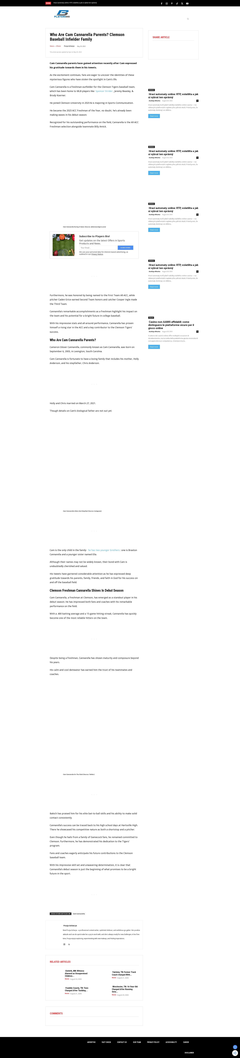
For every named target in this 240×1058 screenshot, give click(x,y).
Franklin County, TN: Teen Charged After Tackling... (76, 989)
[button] (188, 18)
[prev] (124, 3)
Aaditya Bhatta (154, 101)
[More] (191, 47)
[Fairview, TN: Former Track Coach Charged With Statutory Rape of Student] (103, 975)
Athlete (151, 90)
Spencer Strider (104, 91)
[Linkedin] (184, 47)
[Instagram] (166, 3)
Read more (154, 116)
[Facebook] (161, 3)
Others (58, 46)
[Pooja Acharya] (54, 934)
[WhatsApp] (177, 47)
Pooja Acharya (69, 46)
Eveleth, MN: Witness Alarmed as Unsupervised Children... (76, 973)
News (52, 46)
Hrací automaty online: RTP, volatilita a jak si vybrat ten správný (75, 3)
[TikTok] (177, 3)
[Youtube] (187, 3)
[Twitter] (182, 3)
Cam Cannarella (79, 914)
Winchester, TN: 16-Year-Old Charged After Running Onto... (125, 989)
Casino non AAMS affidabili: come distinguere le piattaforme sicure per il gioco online (171, 325)
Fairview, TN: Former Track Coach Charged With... (124, 973)
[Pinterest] (172, 3)
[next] (128, 3)
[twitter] (69, 943)
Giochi (151, 318)
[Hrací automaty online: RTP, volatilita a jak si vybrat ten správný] (173, 78)
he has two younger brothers (104, 550)
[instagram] (64, 943)
